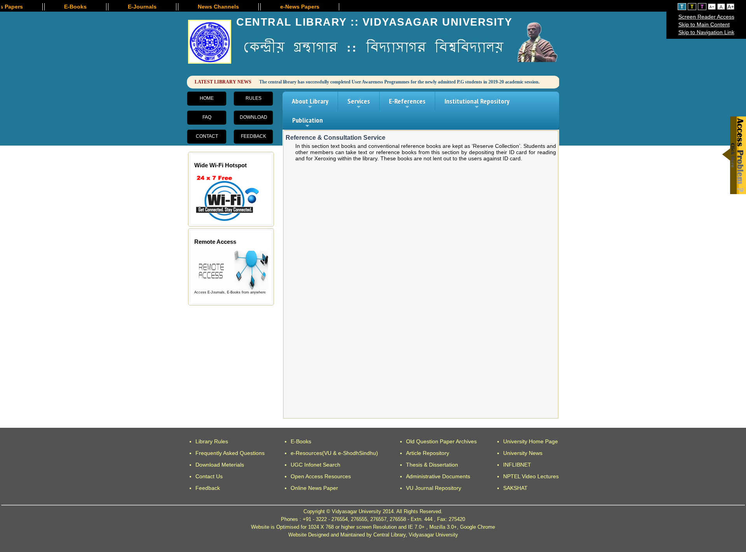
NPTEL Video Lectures (531, 476)
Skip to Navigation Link (706, 32)
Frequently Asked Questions (230, 453)
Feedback (253, 136)
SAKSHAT (515, 488)
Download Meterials (219, 465)
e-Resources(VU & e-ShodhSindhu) (334, 453)
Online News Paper (314, 488)
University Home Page (530, 441)
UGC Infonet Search (315, 465)
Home (207, 98)
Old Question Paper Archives (441, 441)
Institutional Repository (476, 104)
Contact (207, 136)
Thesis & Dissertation (432, 465)
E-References (407, 104)
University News (522, 453)
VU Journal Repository (433, 488)
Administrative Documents (438, 476)
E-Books (301, 441)
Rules (253, 98)
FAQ (206, 117)
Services (358, 104)
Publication (307, 123)
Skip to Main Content (704, 24)
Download (253, 117)
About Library (310, 104)
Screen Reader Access (706, 17)
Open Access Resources (321, 476)
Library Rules (211, 441)
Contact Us (209, 476)
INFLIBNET (517, 465)
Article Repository (427, 453)
